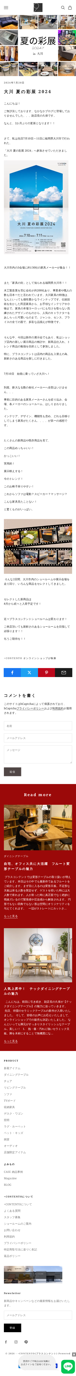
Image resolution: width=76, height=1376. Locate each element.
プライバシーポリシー (30, 708)
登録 (13, 1327)
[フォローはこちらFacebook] (6, 1342)
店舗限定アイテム (15, 1152)
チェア (8, 1081)
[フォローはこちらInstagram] (16, 1342)
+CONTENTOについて (18, 1204)
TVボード (10, 1100)
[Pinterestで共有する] (46, 672)
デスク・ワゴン (13, 1113)
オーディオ (11, 1146)
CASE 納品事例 (13, 1172)
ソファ (8, 1094)
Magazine (10, 1178)
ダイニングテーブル (16, 856)
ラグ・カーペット (15, 1126)
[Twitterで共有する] (29, 672)
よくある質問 (12, 1211)
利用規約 (58, 708)
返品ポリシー (12, 1256)
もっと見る (11, 916)
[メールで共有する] (63, 672)
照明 (6, 1120)
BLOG (7, 1184)
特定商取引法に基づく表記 (20, 1249)
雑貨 (6, 1139)
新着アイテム (12, 1068)
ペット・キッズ (13, 1133)
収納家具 (9, 1107)
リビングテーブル (15, 1087)
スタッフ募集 (12, 1217)
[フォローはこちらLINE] (26, 1342)
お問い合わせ (12, 1230)
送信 (13, 771)
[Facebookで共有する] (12, 672)
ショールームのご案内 (17, 1223)
